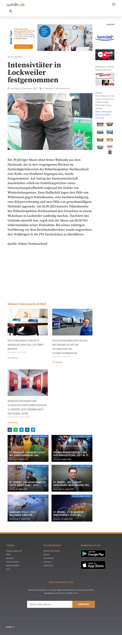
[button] (114, 4)
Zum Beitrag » (13, 358)
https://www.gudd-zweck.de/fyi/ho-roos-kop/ (103, 114)
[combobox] (34, 11)
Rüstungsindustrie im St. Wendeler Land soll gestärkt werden (26, 345)
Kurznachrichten (15, 56)
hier (100, 108)
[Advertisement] (50, 275)
